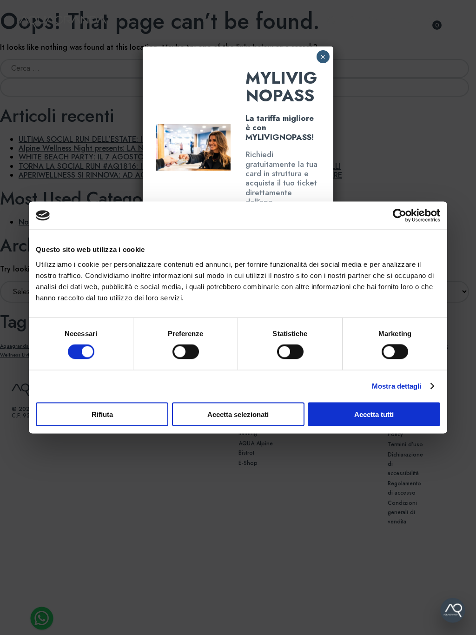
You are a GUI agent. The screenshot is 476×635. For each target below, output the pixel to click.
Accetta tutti (374, 414)
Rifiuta (102, 414)
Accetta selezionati (238, 414)
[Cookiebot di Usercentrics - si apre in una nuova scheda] (399, 216)
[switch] (175, 351)
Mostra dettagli (397, 386)
